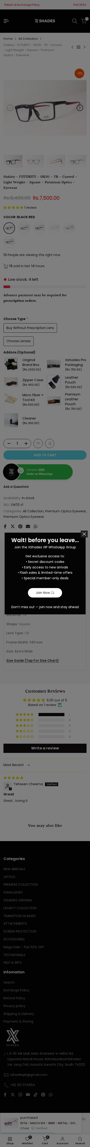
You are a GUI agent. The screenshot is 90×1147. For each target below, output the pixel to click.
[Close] (84, 534)
